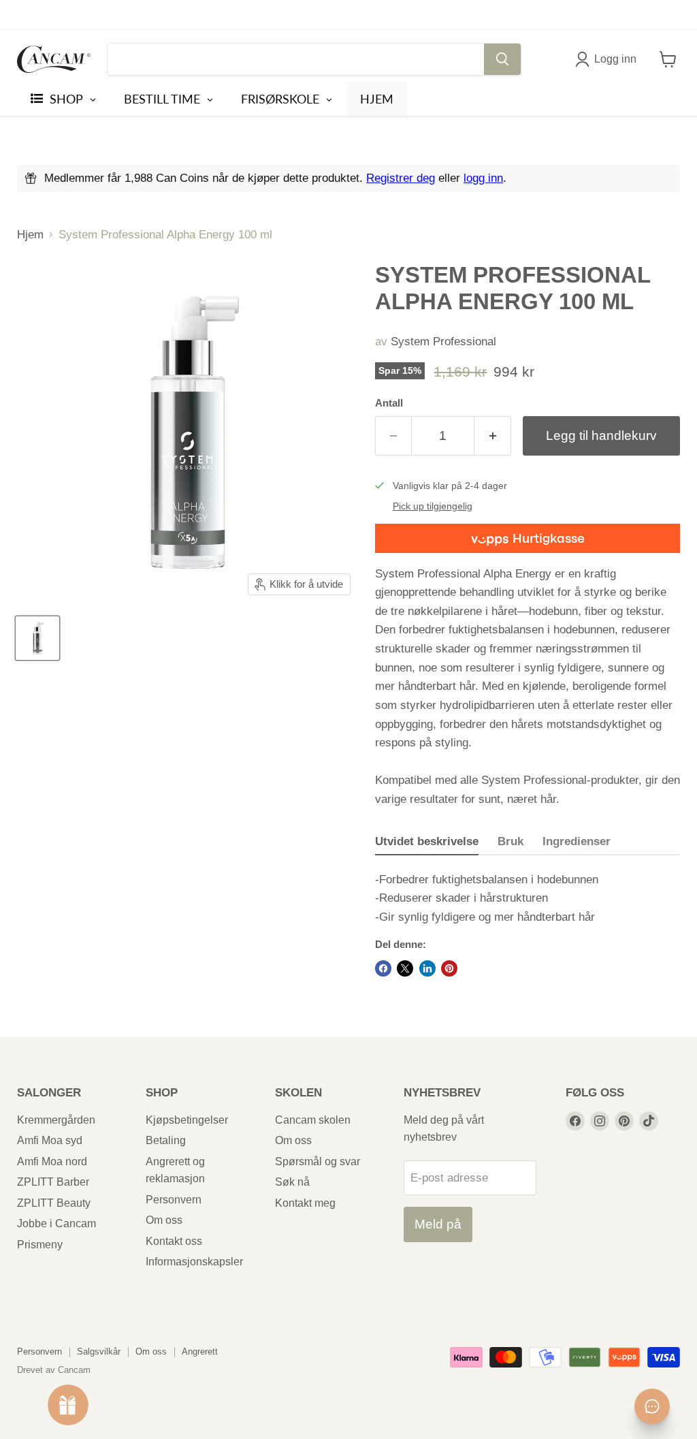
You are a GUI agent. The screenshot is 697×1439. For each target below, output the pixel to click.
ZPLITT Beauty (54, 1203)
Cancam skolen (313, 1120)
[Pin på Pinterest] (449, 968)
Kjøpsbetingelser (187, 1120)
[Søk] (502, 59)
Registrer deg (400, 178)
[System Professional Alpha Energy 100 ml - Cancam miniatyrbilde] (37, 638)
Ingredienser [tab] (576, 841)
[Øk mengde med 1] (492, 436)
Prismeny (40, 1244)
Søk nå (292, 1182)
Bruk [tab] (510, 841)
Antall (389, 403)
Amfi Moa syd (49, 1140)
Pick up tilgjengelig (432, 506)
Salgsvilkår (98, 1351)
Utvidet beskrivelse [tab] (427, 841)
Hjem (30, 234)
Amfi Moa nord (52, 1161)
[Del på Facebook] (383, 968)
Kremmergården (56, 1120)
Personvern (173, 1199)
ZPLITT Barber (53, 1182)
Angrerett (200, 1351)
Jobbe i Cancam (56, 1223)
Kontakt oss (174, 1241)
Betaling (166, 1140)
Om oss (164, 1220)
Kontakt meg (305, 1203)
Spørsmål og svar (317, 1161)
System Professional (443, 341)
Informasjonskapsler (194, 1261)
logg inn (483, 178)
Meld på (438, 1224)
